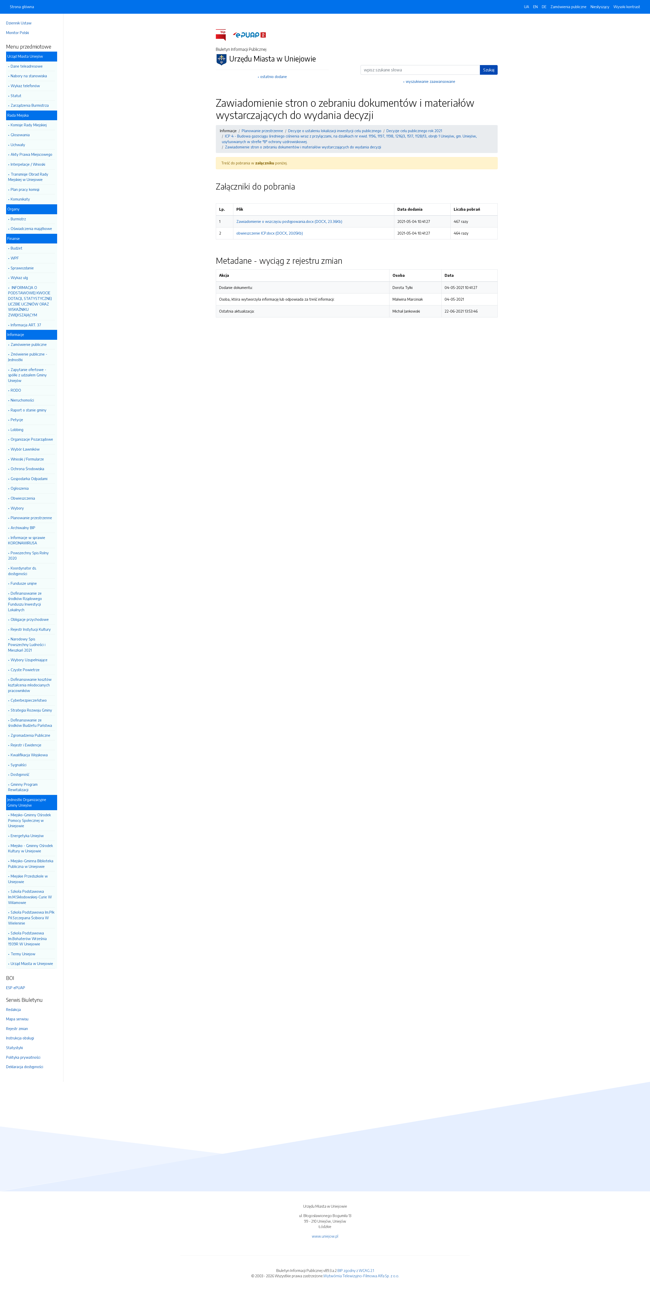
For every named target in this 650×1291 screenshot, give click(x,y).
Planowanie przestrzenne (31, 517)
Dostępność (20, 774)
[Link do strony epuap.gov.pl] (249, 34)
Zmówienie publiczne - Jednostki (27, 357)
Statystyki (14, 1047)
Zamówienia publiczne (568, 6)
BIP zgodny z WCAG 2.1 (355, 1270)
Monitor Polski (17, 32)
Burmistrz (18, 219)
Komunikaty (20, 199)
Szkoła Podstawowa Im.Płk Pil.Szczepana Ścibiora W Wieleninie (31, 917)
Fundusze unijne (24, 583)
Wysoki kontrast (626, 6)
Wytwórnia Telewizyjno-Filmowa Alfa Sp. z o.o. (361, 1275)
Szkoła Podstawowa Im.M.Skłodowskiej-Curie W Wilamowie (30, 896)
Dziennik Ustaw (18, 23)
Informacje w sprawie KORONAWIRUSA (26, 540)
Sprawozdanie (22, 268)
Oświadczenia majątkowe (31, 228)
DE (544, 6)
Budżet (16, 248)
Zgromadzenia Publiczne (30, 735)
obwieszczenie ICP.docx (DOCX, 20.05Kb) (269, 233)
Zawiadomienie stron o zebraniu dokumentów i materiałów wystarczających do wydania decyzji (303, 147)
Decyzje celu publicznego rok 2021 (414, 130)
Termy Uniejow (23, 953)
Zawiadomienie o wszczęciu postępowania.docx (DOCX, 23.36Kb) (289, 221)
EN (535, 6)
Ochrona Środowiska (27, 468)
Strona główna (22, 6)
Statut (16, 95)
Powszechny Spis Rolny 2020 (28, 555)
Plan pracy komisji (25, 189)
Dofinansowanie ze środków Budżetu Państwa (30, 723)
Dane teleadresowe (27, 66)
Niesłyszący (600, 6)
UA (526, 6)
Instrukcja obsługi (20, 1038)
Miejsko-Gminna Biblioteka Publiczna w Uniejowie (30, 863)
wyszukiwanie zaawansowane (430, 81)
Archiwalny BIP (23, 527)
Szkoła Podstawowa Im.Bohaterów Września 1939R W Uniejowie (27, 938)
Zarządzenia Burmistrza (30, 105)
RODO (16, 390)
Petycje (17, 419)
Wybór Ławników (25, 449)
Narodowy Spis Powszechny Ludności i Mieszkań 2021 (26, 644)
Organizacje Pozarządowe (32, 439)
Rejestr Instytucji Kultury (31, 629)
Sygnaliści (18, 764)
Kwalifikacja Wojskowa (29, 754)
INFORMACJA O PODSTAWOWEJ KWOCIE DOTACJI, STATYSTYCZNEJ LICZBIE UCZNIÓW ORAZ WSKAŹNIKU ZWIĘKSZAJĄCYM (30, 301)
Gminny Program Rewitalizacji (23, 787)
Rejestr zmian (17, 1028)
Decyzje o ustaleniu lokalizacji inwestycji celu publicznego (334, 130)
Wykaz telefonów (25, 85)
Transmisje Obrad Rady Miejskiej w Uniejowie (28, 177)
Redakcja (13, 1009)
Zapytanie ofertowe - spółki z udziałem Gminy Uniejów (27, 375)
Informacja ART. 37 (26, 324)
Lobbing (17, 429)
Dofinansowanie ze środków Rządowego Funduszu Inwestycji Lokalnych (25, 601)
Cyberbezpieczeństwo (29, 700)
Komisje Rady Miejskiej (29, 124)
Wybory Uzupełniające (29, 659)
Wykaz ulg (19, 277)
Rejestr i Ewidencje (26, 745)
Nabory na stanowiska (29, 75)
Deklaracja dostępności (24, 1066)
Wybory (17, 508)
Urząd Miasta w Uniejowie (32, 963)
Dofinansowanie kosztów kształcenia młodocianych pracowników (30, 685)
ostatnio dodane (273, 76)
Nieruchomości (22, 400)
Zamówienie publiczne (29, 344)
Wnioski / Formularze (27, 459)
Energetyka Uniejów (27, 835)
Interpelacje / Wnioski (28, 164)
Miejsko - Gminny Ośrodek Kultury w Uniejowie (30, 848)
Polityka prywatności (23, 1057)
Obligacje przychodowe (30, 619)
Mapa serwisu (17, 1019)
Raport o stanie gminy (28, 410)
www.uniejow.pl (325, 1236)
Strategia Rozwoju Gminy (31, 710)
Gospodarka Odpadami (29, 478)
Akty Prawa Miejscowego (31, 154)
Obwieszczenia (23, 498)
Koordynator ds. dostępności (22, 571)
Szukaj (488, 69)
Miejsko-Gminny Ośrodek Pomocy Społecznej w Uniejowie (29, 820)
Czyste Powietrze (25, 669)
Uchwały (18, 144)
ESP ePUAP (15, 987)
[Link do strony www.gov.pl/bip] (224, 34)
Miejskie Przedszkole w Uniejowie (28, 879)
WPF (15, 258)
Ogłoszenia (20, 488)
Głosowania (20, 134)
